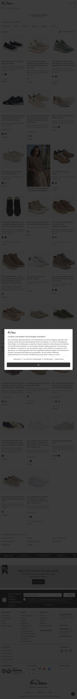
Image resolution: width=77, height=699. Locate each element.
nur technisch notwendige (32, 359)
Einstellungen (48, 359)
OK (38, 365)
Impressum (17, 359)
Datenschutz (59, 359)
